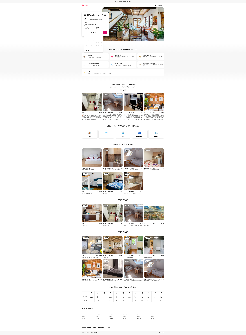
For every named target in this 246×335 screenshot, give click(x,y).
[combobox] (95, 24)
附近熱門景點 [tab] (99, 311)
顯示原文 (129, 1)
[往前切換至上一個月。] (86, 32)
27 (96, 48)
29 (101, 48)
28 (98, 48)
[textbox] (89, 28)
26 (93, 48)
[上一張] (121, 90)
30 (86, 50)
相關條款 (96, 332)
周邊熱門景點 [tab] (84, 311)
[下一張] (125, 90)
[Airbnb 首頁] (85, 5)
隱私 (92, 332)
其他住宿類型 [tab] (92, 311)
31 (88, 50)
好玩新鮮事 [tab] (106, 311)
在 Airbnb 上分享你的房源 (157, 5)
